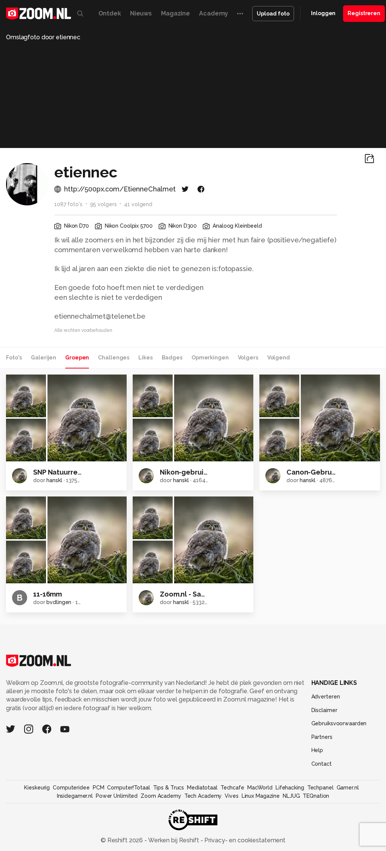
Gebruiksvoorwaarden (339, 723)
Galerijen (43, 358)
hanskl (54, 480)
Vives (231, 796)
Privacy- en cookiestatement (244, 840)
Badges (172, 358)
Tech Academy (203, 796)
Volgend (278, 358)
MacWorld (260, 788)
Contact (321, 764)
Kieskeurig (37, 788)
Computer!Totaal (128, 788)
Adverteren (325, 697)
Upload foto (273, 14)
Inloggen (323, 13)
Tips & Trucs (168, 788)
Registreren (364, 13)
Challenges (113, 358)
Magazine (175, 13)
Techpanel (320, 788)
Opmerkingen (210, 358)
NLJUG (291, 796)
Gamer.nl (348, 788)
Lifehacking (290, 788)
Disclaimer (324, 710)
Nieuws (141, 13)
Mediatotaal (202, 788)
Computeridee (71, 788)
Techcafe (232, 788)
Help (317, 750)
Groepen (77, 358)
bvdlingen (58, 602)
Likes (145, 358)
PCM (98, 788)
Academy (213, 13)
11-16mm (47, 594)
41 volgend (138, 204)
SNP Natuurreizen (62, 472)
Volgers (248, 358)
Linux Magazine (261, 796)
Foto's (14, 358)
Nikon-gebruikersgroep (199, 472)
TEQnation (316, 796)
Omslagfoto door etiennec (43, 37)
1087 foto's (68, 204)
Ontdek (109, 13)
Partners (321, 737)
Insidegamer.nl (75, 796)
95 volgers (103, 204)
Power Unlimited (117, 796)
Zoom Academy (161, 796)
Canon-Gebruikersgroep (327, 472)
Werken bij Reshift (174, 840)
